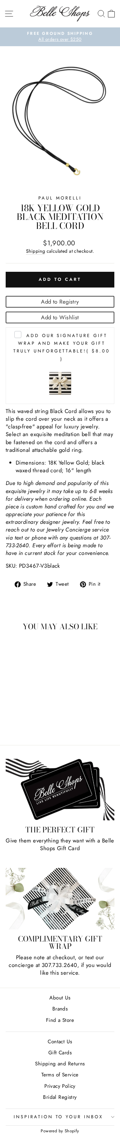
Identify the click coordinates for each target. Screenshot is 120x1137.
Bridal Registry (60, 1097)
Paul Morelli (60, 198)
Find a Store (60, 1020)
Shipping (35, 251)
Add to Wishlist (60, 317)
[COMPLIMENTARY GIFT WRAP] (60, 898)
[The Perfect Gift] (60, 789)
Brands (60, 1008)
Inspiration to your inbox (58, 1117)
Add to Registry (60, 302)
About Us (59, 997)
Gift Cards (60, 1052)
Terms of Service (60, 1074)
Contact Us (60, 1041)
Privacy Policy (60, 1086)
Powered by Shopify (60, 1131)
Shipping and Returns (60, 1063)
